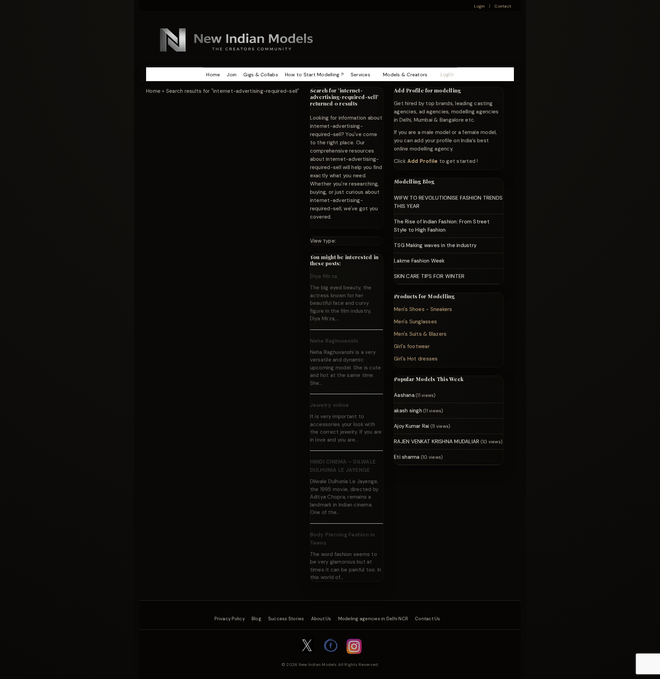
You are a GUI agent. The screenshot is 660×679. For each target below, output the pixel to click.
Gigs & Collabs (260, 74)
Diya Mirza (324, 276)
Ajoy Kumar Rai (411, 426)
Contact (502, 6)
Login (479, 6)
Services (360, 74)
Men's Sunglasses (415, 321)
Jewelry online (329, 405)
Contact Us (427, 619)
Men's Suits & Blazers (420, 334)
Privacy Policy (229, 619)
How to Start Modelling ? (314, 74)
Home (213, 74)
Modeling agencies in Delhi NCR (373, 619)
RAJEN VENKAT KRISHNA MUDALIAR (436, 441)
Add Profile (422, 161)
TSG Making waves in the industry (435, 245)
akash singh (408, 410)
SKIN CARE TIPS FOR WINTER (429, 276)
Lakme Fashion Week (419, 260)
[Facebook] (331, 657)
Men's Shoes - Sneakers (423, 309)
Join (231, 74)
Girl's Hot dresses (416, 358)
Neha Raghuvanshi (334, 340)
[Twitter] (307, 657)
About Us (321, 619)
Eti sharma (407, 457)
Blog (256, 619)
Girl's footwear (412, 346)
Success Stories (286, 619)
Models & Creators (405, 74)
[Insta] (354, 657)
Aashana (404, 395)
